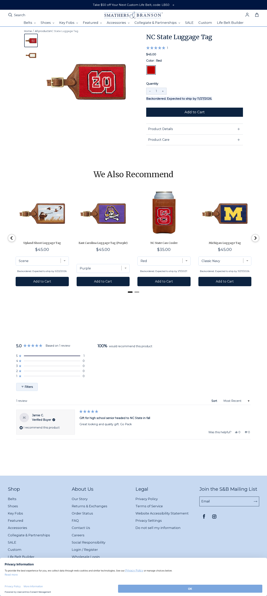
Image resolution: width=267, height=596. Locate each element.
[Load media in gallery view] (31, 40)
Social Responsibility (88, 542)
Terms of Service (149, 506)
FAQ (75, 520)
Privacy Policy (146, 499)
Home (28, 31)
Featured (15, 520)
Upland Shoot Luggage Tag (42, 243)
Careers (78, 535)
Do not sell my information (158, 528)
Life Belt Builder (21, 557)
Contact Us (81, 528)
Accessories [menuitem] (117, 23)
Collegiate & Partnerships (29, 535)
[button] (157, 47)
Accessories (17, 528)
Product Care (158, 140)
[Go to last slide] (12, 238)
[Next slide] (255, 238)
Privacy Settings (148, 520)
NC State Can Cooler (164, 243)
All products (42, 31)
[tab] (130, 292)
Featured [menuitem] (91, 23)
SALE (12, 542)
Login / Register (85, 550)
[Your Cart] (256, 15)
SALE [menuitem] (189, 23)
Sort (214, 401)
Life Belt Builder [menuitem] (230, 23)
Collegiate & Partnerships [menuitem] (155, 23)
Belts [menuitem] (28, 23)
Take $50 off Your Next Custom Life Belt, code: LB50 (131, 5)
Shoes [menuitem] (46, 23)
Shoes (13, 506)
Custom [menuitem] (205, 23)
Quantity (152, 83)
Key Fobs (15, 513)
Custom (15, 550)
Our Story (80, 499)
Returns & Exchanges (89, 506)
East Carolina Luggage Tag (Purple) (103, 243)
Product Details (160, 129)
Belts (12, 499)
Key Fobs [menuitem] (67, 23)
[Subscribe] (255, 501)
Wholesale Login (86, 557)
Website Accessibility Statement (162, 513)
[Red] (151, 70)
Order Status (82, 513)
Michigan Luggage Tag (225, 243)
